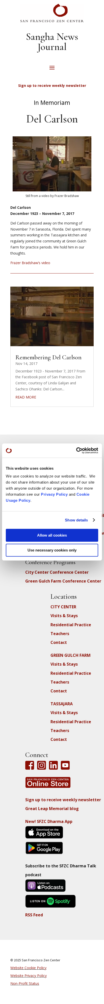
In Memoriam (52, 102)
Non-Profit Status (24, 983)
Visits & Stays (64, 615)
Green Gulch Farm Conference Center (63, 581)
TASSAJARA (61, 704)
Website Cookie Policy (28, 967)
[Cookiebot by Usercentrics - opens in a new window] (76, 450)
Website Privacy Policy (28, 975)
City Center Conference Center (57, 572)
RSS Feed (34, 915)
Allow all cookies (52, 535)
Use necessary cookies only (52, 550)
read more (25, 397)
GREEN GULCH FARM (70, 655)
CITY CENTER (63, 607)
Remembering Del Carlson (48, 357)
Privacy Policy (54, 494)
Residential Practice (70, 625)
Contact (58, 642)
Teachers (59, 633)
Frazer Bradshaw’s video (30, 262)
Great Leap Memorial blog (52, 808)
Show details (76, 520)
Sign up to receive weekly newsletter (63, 799)
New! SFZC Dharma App (48, 821)
